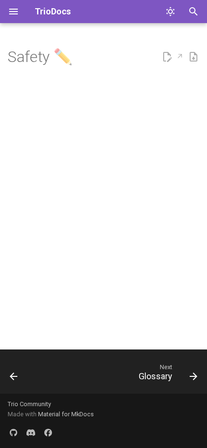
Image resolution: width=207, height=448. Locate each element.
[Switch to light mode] (170, 11)
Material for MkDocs (66, 414)
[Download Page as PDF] (193, 57)
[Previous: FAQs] (14, 374)
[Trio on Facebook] (48, 432)
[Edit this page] (172, 57)
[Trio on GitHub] (13, 432)
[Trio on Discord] (31, 432)
